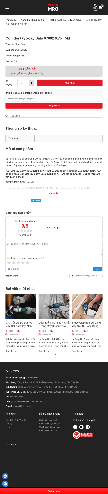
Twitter (37, 201)
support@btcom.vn (22, 406)
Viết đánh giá (53, 227)
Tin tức (8, 427)
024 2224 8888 (16, 396)
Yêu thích (15, 116)
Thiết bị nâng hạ (57, 20)
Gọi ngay (55, 491)
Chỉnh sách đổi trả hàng (49, 427)
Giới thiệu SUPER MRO (15, 420)
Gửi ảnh (14, 269)
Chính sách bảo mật (48, 430)
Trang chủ (10, 20)
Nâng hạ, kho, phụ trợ (32, 20)
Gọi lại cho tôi (54, 106)
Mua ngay (70, 83)
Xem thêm (54, 193)
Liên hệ (8, 423)
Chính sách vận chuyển (49, 423)
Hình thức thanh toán (48, 420)
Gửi (97, 269)
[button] (7, 7)
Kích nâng (75, 20)
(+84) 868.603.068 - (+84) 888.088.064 (28, 401)
